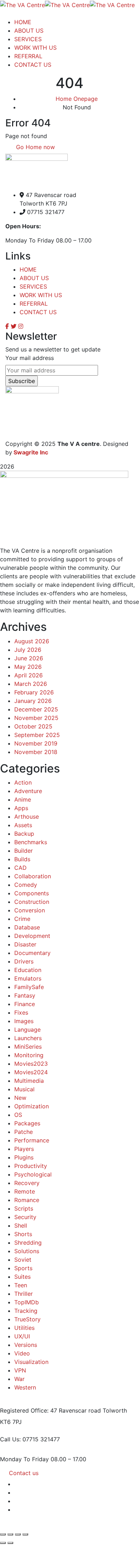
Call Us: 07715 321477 (30, 1439)
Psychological (33, 1174)
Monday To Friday (24, 1459)
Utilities (24, 1327)
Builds (22, 859)
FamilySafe (29, 986)
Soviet (22, 1259)
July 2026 (27, 649)
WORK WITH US (41, 295)
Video (22, 1353)
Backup (24, 833)
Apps (21, 808)
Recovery (27, 1182)
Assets (23, 825)
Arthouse (26, 816)
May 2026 (28, 666)
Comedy (25, 884)
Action (23, 782)
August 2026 (31, 641)
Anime (22, 799)
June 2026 (28, 658)
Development (32, 935)
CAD (20, 867)
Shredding (28, 1242)
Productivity (30, 1165)
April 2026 (28, 675)
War (19, 1378)
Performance (31, 1140)
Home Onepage (77, 98)
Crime (22, 918)
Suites (22, 1276)
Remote (24, 1191)
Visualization (31, 1361)
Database (27, 927)
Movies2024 (31, 1072)
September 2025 (37, 734)
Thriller (23, 1293)
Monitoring (28, 1055)
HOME (28, 269)
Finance (24, 1004)
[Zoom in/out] (3, 1534)
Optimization (31, 1106)
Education (27, 969)
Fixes (21, 1012)
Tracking (25, 1310)
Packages (27, 1123)
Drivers (24, 961)
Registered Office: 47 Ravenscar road (50, 1410)
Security (25, 1217)
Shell (20, 1225)
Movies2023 (31, 1063)
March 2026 (30, 683)
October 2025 (33, 726)
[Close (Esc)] (25, 1534)
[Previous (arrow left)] (3, 1543)
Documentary (32, 952)
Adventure (28, 791)
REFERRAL (34, 303)
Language (27, 1029)
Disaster (25, 944)
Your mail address (29, 357)
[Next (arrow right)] (10, 1543)
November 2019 (35, 743)
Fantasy (24, 995)
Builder (23, 850)
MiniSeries (28, 1046)
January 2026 (33, 700)
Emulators (27, 978)
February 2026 (34, 692)
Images (24, 1021)
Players (24, 1148)
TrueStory (27, 1319)
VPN (20, 1370)
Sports (23, 1268)
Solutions (26, 1251)
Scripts (23, 1208)
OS (18, 1114)
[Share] (18, 1534)
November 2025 (36, 717)
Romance (26, 1199)
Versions (25, 1344)
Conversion (29, 910)
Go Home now (34, 147)
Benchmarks (30, 842)
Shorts (23, 1234)
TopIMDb (26, 1302)
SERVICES (33, 286)
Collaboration (32, 876)
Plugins (24, 1157)
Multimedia (29, 1080)
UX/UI (22, 1336)
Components (31, 893)
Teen (20, 1285)
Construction (31, 901)
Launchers (28, 1038)
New (20, 1097)
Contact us (23, 1472)
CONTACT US (38, 312)
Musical (24, 1089)
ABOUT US (34, 278)
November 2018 (35, 751)
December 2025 (36, 709)
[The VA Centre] (22, 4)
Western (25, 1387)
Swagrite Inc (31, 452)
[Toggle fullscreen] (10, 1534)
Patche (23, 1131)
